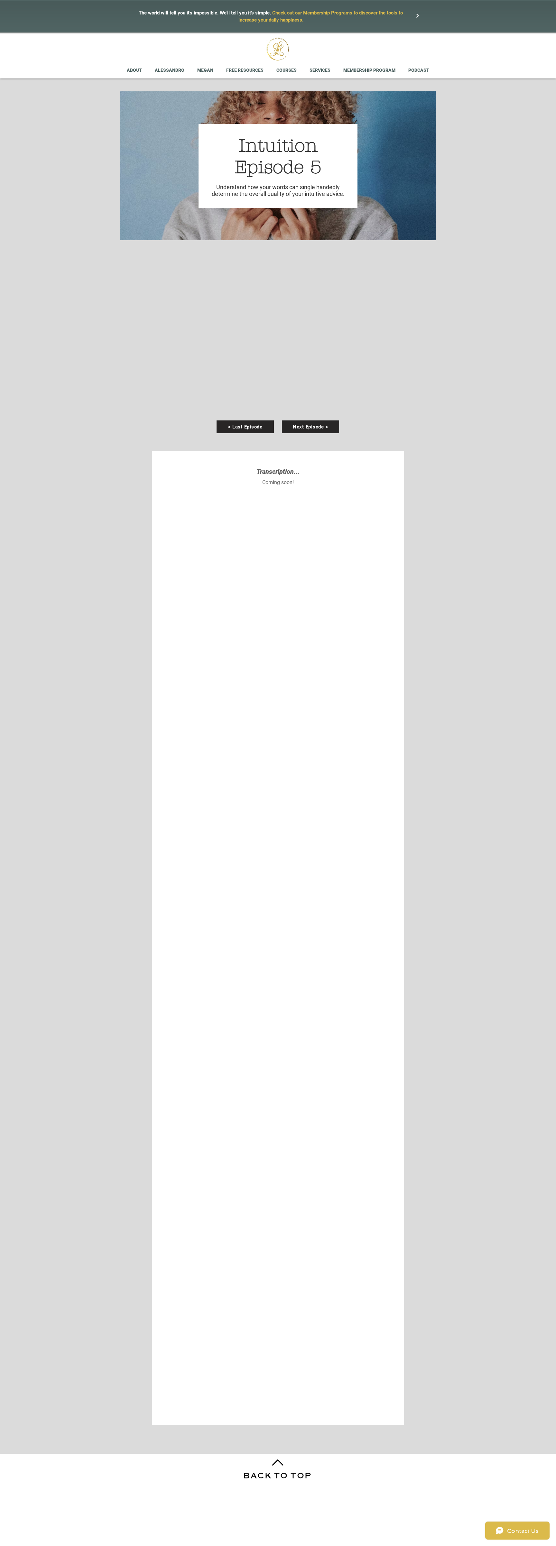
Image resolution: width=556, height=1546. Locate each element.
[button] (245, 70)
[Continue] (418, 15)
